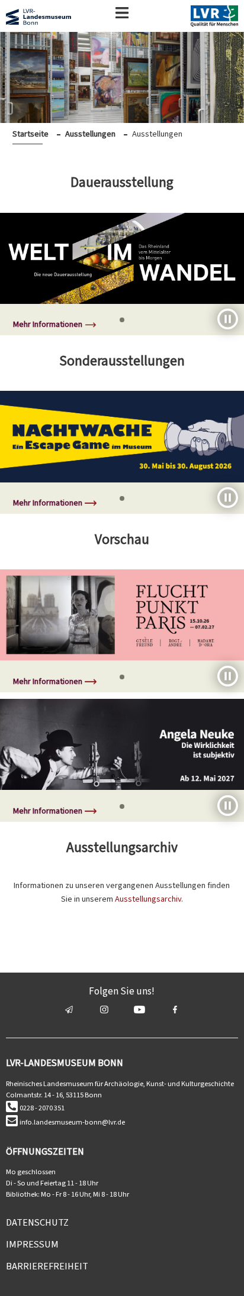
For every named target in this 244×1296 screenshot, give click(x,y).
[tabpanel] (122, 274)
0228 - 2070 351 (42, 1108)
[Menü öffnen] (122, 15)
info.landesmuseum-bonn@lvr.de (72, 1122)
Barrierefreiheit (47, 1266)
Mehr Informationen (47, 324)
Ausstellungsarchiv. (149, 899)
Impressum (32, 1244)
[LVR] (214, 18)
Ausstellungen (90, 134)
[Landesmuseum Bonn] (38, 19)
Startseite (30, 134)
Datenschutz (37, 1222)
